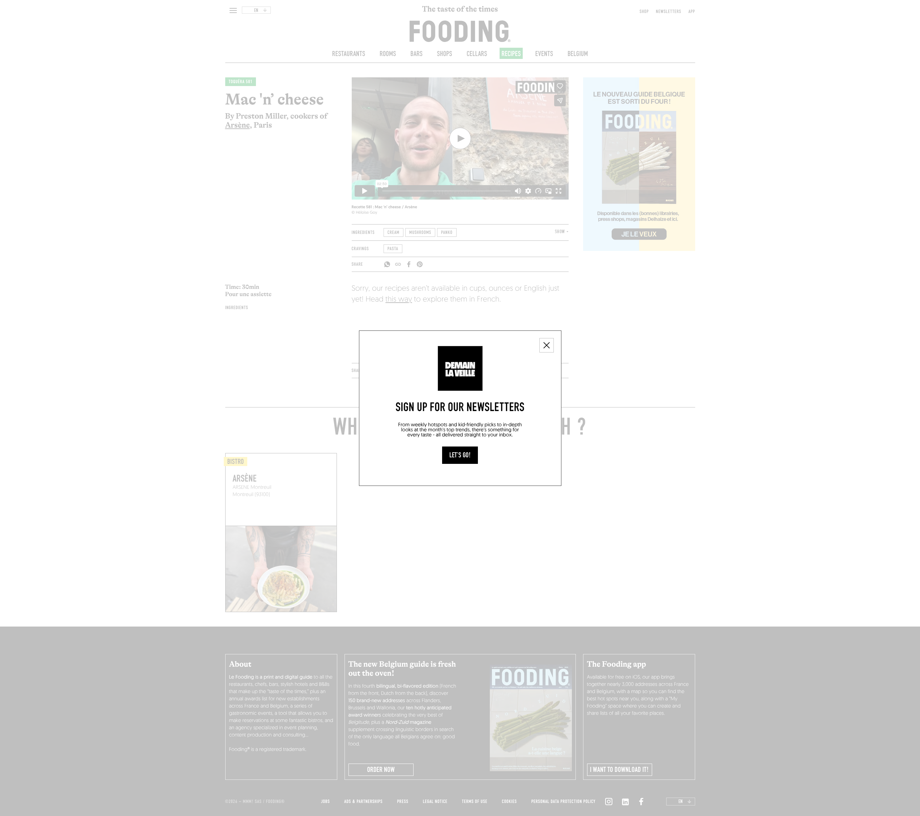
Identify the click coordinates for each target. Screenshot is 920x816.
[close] (546, 345)
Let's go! (460, 455)
